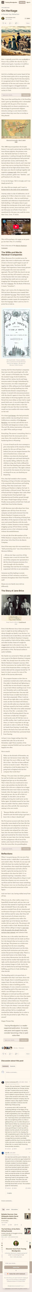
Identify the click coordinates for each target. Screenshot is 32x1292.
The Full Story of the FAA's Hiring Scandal (10, 1230)
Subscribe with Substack (17, 1274)
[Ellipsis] (29, 1082)
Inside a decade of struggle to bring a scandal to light (11, 1234)
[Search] (29, 1209)
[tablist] (8, 1066)
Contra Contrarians (10, 1082)
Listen (28, 18)
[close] (27, 1241)
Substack (7, 1288)
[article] (16, 1219)
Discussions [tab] (14, 1209)
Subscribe (22, 2)
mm (6, 1153)
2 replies (9, 1193)
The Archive (5, 7)
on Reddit (25, 59)
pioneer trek (12, 172)
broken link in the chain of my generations (14, 190)
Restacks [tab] (12, 1066)
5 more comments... (6, 1201)
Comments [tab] (5, 1066)
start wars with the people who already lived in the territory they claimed (15, 930)
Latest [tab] (8, 1209)
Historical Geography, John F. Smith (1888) (16, 141)
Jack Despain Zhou (10, 17)
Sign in (28, 2)
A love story (4, 1220)
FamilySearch (22, 622)
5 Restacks (21, 1048)
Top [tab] (3, 1209)
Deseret (10, 284)
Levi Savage (12, 415)
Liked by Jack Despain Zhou (13, 1084)
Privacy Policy (21, 1281)
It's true (13, 295)
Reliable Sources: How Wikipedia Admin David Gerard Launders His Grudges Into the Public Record (9, 1216)
